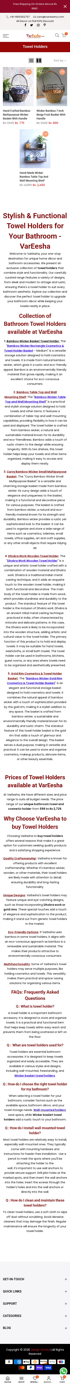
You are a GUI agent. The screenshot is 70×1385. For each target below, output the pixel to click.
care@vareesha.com (50, 17)
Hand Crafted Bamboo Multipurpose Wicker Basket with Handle (16, 114)
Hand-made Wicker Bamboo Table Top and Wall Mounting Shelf (34, 176)
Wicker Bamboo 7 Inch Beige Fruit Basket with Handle (51, 114)
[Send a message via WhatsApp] (63, 1371)
